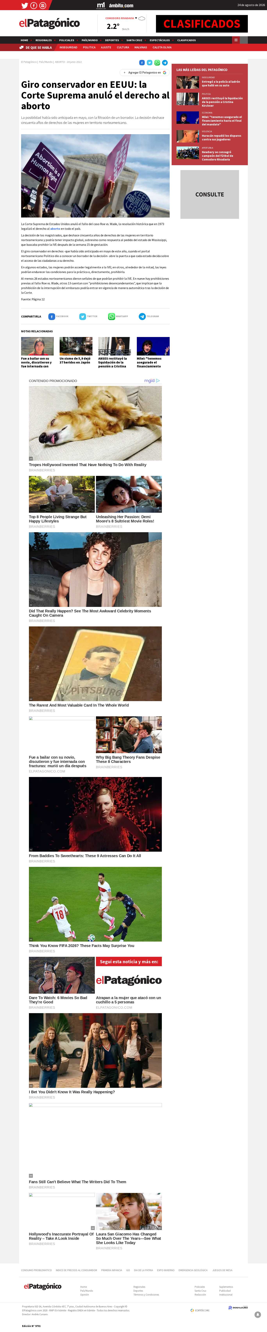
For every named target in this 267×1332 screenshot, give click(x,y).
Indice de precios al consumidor (76, 1270)
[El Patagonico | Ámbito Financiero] (121, 5)
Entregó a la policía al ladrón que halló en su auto (221, 83)
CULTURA (123, 47)
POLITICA (89, 47)
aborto (55, 229)
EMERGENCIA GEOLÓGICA (193, 1270)
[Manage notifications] (258, 1315)
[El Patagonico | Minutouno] (101, 5)
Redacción (200, 1294)
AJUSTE (106, 47)
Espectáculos (160, 40)
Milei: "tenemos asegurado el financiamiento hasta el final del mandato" (150, 366)
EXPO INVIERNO (166, 1270)
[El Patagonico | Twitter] (24, 5)
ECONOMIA (207, 112)
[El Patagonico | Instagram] (42, 5)
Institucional (225, 1294)
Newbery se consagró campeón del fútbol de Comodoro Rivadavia (217, 155)
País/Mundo (90, 40)
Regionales (44, 40)
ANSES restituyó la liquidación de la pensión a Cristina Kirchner (112, 364)
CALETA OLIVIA (162, 47)
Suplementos (226, 1287)
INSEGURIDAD (68, 47)
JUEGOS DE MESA (222, 1270)
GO (128, 1270)
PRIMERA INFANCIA (111, 1270)
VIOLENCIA (207, 131)
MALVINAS (140, 47)
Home (24, 40)
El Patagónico (29, 62)
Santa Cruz (134, 40)
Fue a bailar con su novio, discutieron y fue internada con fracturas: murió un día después (36, 366)
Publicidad (225, 1290)
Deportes (112, 40)
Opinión (84, 1294)
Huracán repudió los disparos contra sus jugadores (221, 137)
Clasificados (186, 40)
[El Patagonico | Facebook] (33, 5)
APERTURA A (207, 147)
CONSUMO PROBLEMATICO (36, 1270)
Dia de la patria (143, 1270)
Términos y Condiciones (146, 1294)
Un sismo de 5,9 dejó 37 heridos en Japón (75, 360)
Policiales (66, 40)
